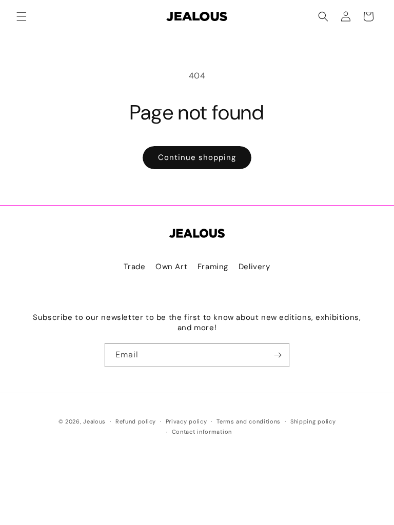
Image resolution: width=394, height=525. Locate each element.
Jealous (94, 421)
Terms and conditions (248, 421)
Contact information (202, 431)
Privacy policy (186, 421)
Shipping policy (313, 421)
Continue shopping (197, 157)
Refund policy (135, 421)
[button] (21, 16)
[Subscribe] (277, 355)
